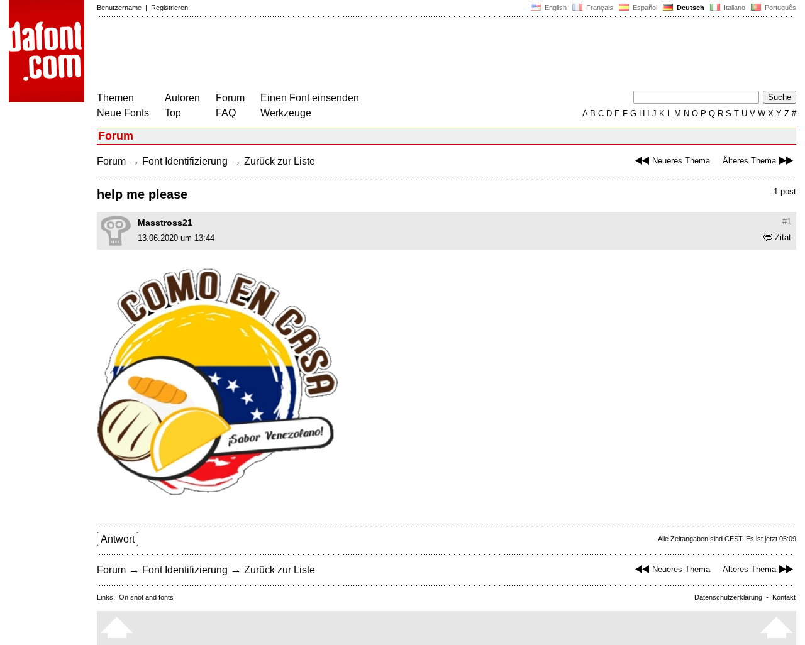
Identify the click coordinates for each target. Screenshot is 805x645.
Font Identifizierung (185, 161)
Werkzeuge (285, 113)
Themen (115, 97)
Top (173, 113)
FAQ (226, 113)
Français (598, 7)
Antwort (118, 539)
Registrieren (169, 7)
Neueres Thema (681, 160)
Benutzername (119, 7)
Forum (230, 97)
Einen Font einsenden (309, 97)
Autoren (182, 97)
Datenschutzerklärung (728, 597)
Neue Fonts (123, 113)
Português (778, 7)
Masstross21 (165, 223)
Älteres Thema (749, 160)
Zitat (783, 237)
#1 (786, 221)
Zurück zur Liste (279, 161)
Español (644, 7)
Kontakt (784, 597)
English (555, 7)
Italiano (733, 7)
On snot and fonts (146, 597)
